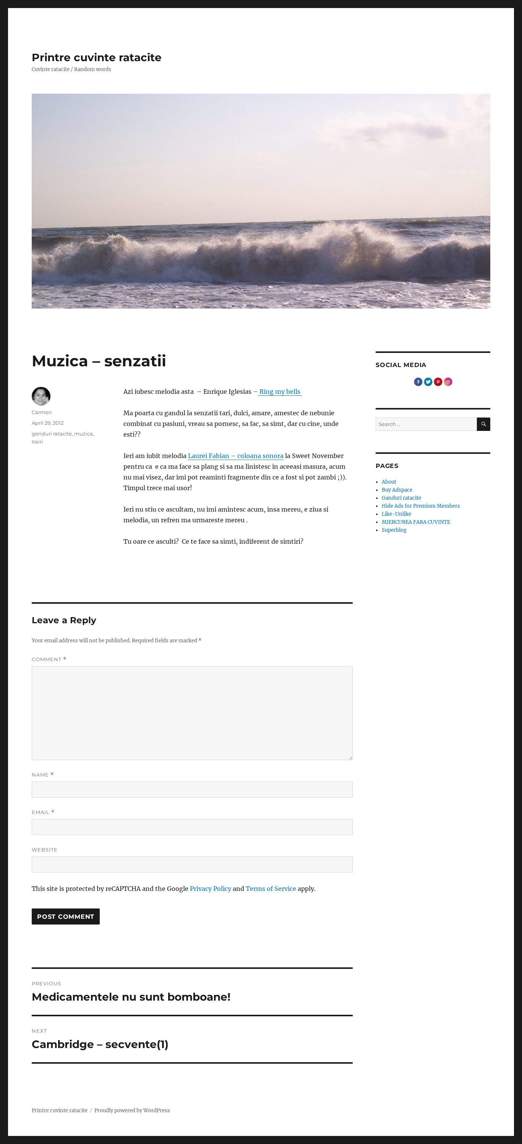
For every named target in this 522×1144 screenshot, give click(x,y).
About (389, 482)
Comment (49, 659)
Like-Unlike (396, 514)
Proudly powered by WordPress (132, 1110)
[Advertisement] (239, 565)
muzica (83, 434)
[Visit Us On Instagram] (448, 381)
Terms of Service (271, 888)
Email (43, 812)
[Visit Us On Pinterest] (438, 381)
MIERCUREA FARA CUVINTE (416, 522)
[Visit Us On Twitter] (428, 381)
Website (45, 850)
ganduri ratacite (52, 434)
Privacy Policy (210, 888)
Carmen (42, 412)
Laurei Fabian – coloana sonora (236, 456)
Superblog (394, 530)
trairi (37, 442)
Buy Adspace (397, 490)
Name (43, 775)
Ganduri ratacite (401, 498)
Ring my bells (280, 391)
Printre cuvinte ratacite (97, 57)
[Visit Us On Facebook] (418, 381)
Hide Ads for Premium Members (421, 506)
